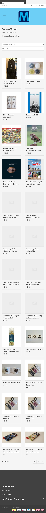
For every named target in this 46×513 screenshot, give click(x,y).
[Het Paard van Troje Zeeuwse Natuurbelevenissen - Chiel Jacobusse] (34, 135)
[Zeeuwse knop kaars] (34, 68)
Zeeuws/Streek (11, 32)
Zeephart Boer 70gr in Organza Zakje (11, 317)
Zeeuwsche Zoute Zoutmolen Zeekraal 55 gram (11, 350)
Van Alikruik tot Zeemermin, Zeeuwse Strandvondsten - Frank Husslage (11, 183)
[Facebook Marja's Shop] (11, 476)
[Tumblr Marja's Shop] (30, 476)
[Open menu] (4, 16)
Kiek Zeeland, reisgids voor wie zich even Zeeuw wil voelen (34, 183)
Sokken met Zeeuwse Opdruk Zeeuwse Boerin (34, 451)
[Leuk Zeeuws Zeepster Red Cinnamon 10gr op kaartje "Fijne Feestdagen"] (34, 202)
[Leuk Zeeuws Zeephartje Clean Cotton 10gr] (34, 236)
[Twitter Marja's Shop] (15, 476)
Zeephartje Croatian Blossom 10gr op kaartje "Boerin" (11, 216)
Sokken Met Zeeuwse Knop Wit (11, 417)
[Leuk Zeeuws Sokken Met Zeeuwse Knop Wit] (11, 403)
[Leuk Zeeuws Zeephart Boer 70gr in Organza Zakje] (11, 303)
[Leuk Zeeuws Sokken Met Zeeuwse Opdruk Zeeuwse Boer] (11, 437)
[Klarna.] (42, 510)
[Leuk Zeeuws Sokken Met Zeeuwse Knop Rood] (34, 403)
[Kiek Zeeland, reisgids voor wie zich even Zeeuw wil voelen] (34, 169)
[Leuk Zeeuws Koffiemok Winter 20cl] (11, 370)
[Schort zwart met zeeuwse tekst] (11, 68)
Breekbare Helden (32, 115)
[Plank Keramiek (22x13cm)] (11, 102)
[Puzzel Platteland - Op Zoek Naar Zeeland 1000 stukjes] (11, 135)
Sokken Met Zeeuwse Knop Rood (34, 417)
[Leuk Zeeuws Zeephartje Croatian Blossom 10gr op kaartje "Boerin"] (11, 202)
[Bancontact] (33, 510)
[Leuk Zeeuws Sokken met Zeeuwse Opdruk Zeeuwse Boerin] (34, 437)
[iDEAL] (14, 510)
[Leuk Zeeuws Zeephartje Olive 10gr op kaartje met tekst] (11, 269)
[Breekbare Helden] (34, 102)
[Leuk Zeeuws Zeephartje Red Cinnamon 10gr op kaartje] (11, 236)
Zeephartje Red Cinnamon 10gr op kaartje (10, 250)
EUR (3, 6)
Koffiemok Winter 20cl (11, 383)
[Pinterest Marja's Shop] (23, 476)
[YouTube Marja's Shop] (27, 476)
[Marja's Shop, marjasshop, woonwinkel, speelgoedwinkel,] (27, 16)
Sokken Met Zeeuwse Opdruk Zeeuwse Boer (11, 451)
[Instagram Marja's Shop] (34, 476)
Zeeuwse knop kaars (34, 81)
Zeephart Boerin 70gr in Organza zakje (34, 317)
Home (3, 32)
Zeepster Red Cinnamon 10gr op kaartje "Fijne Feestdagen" (33, 216)
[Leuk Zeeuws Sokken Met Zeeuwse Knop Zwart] (34, 370)
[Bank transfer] (18, 510)
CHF (6, 6)
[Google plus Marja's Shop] (19, 476)
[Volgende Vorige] (42, 462)
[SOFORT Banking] (38, 510)
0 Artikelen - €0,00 (38, 6)
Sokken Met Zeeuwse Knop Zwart (34, 384)
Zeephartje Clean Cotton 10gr (32, 250)
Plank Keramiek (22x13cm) (9, 116)
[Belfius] (23, 510)
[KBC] (28, 510)
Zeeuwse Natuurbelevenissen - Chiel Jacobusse (34, 149)
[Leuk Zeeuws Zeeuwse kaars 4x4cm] (34, 336)
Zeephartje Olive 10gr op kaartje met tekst (11, 283)
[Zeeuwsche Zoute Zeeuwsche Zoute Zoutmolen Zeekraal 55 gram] (11, 336)
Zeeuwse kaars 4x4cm (34, 349)
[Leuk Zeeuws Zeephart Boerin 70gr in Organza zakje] (34, 303)
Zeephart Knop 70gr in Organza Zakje (33, 283)
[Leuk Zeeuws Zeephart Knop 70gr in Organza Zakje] (34, 269)
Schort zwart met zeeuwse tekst (10, 82)
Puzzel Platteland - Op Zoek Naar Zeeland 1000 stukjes (11, 149)
